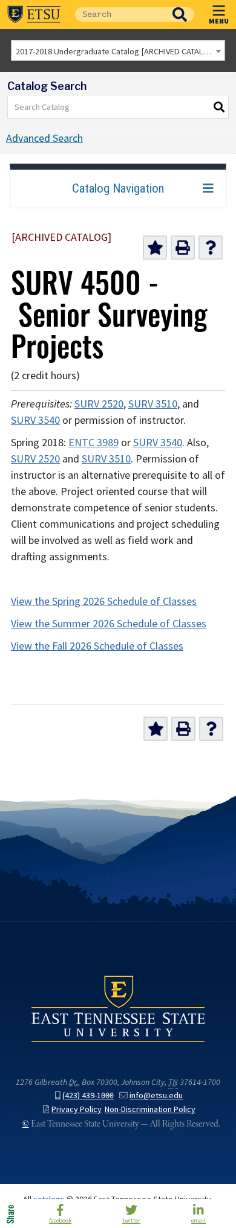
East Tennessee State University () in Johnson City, (118, 1008)
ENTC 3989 (93, 442)
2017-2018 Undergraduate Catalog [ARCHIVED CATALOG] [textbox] (116, 51)
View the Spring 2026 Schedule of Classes (104, 601)
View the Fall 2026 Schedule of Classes (97, 646)
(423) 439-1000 (88, 1095)
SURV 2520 (98, 404)
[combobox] (118, 50)
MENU (219, 20)
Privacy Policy (76, 1109)
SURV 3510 (152, 404)
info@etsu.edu (156, 1095)
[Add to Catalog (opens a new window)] (155, 247)
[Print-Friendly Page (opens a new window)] (183, 247)
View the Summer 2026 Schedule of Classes (108, 623)
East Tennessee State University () (34, 14)
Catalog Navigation (118, 188)
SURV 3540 (35, 420)
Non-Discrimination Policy (150, 1109)
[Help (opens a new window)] (210, 247)
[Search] (219, 107)
